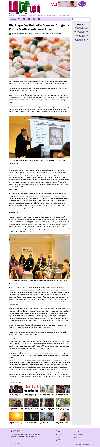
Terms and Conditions (80, 436)
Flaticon (76, 437)
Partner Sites (59, 441)
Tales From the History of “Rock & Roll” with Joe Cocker (62, 395)
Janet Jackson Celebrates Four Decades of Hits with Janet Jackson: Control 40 (62, 423)
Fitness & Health (43, 15)
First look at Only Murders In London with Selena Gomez (31, 409)
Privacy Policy (78, 434)
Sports (51, 15)
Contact (58, 439)
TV (10, 15)
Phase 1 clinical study (40, 324)
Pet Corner (66, 15)
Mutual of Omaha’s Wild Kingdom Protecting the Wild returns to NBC (63, 409)
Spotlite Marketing (85, 444)
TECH (25, 15)
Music (16, 15)
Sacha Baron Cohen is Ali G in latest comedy (16, 409)
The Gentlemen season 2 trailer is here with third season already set (30, 423)
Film (12, 15)
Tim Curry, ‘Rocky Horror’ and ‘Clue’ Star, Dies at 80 (15, 395)
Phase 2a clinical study (39, 107)
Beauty (30, 15)
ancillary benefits (46, 327)
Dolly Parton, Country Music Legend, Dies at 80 (47, 395)
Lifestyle (21, 15)
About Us (58, 434)
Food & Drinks (57, 15)
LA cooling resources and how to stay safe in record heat (15, 423)
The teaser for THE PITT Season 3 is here (46, 423)
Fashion (35, 15)
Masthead (59, 436)
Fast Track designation (60, 88)
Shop (57, 437)
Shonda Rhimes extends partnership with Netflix (30, 395)
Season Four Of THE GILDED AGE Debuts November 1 (47, 409)
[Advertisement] (68, 11)
